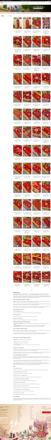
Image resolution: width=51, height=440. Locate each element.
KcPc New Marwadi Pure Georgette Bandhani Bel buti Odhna (27, 249)
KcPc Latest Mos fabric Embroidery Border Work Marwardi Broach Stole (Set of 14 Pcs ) (46, 31)
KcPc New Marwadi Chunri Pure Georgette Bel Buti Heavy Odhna (46, 158)
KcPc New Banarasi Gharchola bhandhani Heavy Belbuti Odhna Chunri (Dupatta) (36, 302)
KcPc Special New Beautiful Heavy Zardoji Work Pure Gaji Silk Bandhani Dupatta (27, 338)
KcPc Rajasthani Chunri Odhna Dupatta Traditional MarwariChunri (27, 49)
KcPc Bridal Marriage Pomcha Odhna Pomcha (46, 249)
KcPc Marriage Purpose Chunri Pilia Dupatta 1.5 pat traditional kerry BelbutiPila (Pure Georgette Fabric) (18, 195)
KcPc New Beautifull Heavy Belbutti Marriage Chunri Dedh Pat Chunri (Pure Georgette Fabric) (46, 122)
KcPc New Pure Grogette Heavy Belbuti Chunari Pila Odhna (27, 176)
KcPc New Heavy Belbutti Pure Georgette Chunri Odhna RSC (27, 195)
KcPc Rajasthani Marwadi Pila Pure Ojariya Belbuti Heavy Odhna (36, 249)
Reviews (23, 3)
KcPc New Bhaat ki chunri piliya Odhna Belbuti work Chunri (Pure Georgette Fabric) (36, 68)
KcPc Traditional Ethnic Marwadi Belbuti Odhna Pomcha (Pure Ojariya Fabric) (17, 302)
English (48, 0)
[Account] (49, 3)
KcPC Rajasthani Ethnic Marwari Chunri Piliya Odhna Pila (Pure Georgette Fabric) (18, 212)
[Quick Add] (40, 28)
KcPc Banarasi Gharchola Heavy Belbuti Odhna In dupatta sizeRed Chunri (27, 230)
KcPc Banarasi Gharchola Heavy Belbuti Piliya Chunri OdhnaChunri (27, 68)
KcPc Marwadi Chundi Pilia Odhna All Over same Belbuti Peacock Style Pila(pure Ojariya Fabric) (27, 158)
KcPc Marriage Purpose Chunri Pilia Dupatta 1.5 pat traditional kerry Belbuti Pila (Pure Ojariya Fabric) (46, 49)
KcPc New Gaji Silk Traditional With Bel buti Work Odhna (27, 140)
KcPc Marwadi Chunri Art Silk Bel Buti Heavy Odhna (36, 338)
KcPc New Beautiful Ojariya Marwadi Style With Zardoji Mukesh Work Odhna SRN (17, 320)
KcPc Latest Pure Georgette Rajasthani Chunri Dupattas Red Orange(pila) (27, 31)
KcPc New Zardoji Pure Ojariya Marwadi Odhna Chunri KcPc (46, 320)
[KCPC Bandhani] (1, 2)
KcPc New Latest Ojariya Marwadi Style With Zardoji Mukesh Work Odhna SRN (46, 230)
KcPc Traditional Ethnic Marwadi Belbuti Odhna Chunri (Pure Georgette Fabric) (36, 140)
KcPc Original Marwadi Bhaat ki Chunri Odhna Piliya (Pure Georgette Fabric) (46, 212)
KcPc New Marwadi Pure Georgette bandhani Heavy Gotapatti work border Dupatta (46, 104)
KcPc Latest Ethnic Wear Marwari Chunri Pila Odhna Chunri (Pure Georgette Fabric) (46, 68)
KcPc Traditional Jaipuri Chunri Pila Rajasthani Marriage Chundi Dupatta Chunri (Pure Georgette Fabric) (46, 284)
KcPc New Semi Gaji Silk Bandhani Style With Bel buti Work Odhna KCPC (17, 140)
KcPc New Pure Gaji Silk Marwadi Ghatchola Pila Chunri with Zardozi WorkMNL (46, 302)
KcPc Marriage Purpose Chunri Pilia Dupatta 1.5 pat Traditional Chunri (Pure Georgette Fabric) (36, 230)
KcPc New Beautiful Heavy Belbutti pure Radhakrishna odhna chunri (17, 49)
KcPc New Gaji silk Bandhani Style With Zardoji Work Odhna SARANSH (27, 212)
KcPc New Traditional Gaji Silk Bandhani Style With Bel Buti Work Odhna (27, 320)
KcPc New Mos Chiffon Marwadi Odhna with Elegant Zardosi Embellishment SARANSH (36, 158)
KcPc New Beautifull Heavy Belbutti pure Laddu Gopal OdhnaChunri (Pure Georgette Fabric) (46, 195)
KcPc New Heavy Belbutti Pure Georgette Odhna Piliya (18, 158)
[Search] (47, 3)
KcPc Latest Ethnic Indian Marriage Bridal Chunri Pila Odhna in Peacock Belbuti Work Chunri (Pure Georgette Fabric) (27, 104)
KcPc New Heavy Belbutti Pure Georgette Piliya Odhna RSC (18, 176)
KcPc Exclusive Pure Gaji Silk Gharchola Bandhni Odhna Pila (27, 302)
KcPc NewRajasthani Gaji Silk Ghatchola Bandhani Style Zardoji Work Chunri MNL (17, 249)
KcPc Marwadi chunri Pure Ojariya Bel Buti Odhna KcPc (17, 338)
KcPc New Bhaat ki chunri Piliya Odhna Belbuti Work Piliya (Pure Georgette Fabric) (36, 176)
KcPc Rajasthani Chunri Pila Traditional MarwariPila (27, 86)
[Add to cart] (21, 28)
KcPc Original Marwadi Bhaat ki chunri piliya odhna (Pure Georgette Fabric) (27, 122)
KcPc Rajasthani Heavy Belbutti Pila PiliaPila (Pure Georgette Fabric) (37, 49)
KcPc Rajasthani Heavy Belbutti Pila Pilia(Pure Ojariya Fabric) (37, 86)
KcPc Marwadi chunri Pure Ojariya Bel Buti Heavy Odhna (46, 338)
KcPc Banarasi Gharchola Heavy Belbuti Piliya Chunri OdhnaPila (18, 86)
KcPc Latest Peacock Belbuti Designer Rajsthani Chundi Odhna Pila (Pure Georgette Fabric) (36, 195)
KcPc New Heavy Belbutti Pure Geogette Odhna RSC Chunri (18, 104)
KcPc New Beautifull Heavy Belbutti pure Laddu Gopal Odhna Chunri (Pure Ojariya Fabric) (27, 284)
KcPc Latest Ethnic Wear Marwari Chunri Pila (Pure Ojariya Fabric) (17, 284)
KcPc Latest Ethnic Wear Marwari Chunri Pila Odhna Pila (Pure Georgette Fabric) (17, 68)
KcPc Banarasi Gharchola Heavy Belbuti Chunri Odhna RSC (18, 122)
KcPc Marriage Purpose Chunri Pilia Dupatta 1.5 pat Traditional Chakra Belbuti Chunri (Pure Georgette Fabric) (46, 176)
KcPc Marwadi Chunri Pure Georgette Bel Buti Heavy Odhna (36, 104)
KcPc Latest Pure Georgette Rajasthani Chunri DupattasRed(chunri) (17, 31)
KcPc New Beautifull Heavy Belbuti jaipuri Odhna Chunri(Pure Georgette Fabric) (37, 122)
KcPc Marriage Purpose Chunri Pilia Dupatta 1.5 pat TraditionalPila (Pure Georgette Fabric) (46, 140)
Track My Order (26, 3)
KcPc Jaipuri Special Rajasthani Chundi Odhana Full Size (37, 31)
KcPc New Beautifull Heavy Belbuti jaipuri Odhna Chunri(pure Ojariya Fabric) (36, 284)
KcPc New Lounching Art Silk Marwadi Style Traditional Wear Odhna (37, 212)
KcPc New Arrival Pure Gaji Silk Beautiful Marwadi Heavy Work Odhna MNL (36, 320)
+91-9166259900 (3, 0)
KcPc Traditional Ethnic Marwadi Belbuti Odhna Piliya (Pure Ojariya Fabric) (17, 230)
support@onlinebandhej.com (9, 0)
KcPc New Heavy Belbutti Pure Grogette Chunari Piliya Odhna (46, 86)
